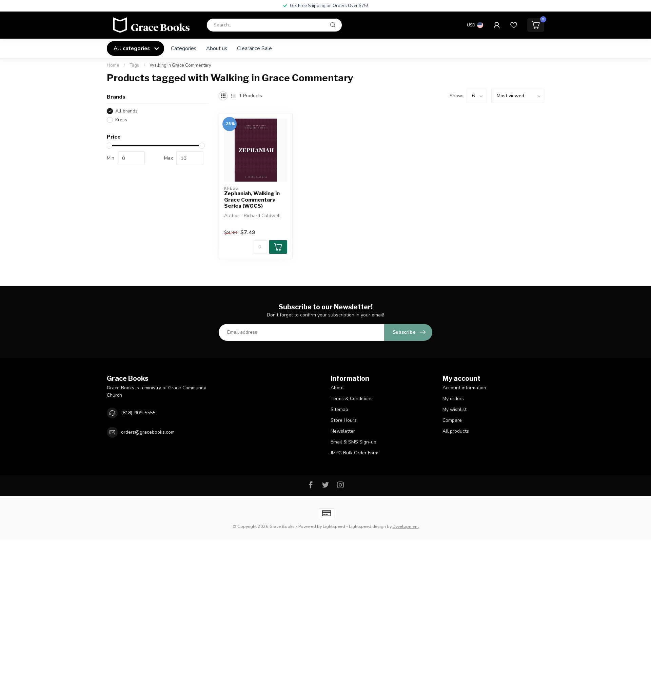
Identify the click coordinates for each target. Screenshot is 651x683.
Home (113, 65)
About (337, 388)
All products (455, 431)
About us (216, 48)
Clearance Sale (254, 48)
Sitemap (339, 409)
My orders (453, 398)
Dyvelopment (406, 526)
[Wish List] (513, 25)
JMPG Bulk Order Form (354, 453)
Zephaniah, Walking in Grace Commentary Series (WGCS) (252, 199)
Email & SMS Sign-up (353, 442)
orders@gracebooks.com (148, 432)
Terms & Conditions (352, 398)
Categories (183, 48)
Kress (121, 119)
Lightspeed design (367, 526)
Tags (134, 65)
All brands (126, 110)
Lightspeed (334, 526)
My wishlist (454, 409)
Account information (464, 388)
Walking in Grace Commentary (180, 65)
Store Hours (344, 420)
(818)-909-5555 (138, 413)
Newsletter (343, 431)
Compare (452, 420)
